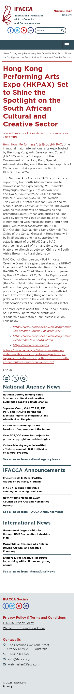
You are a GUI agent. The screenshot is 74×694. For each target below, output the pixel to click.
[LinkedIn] (30, 30)
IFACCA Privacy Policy (18, 622)
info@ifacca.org (19, 659)
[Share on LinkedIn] (6, 378)
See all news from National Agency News (31, 459)
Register (67, 15)
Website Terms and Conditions (24, 628)
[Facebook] (10, 30)
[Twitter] (17, 30)
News (6, 53)
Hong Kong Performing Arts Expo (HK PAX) (33, 144)
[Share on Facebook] (23, 378)
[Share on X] (15, 378)
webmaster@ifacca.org (23, 664)
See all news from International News (29, 571)
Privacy (8, 686)
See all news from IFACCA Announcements (33, 511)
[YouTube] (24, 30)
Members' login (63, 11)
